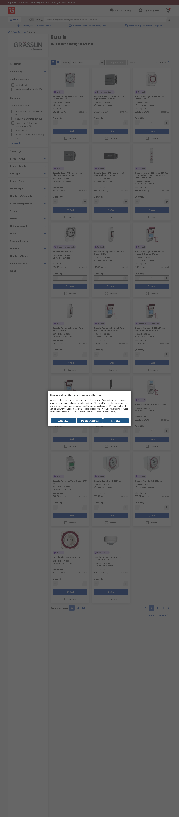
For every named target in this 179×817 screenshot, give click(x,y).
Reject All (116, 420)
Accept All (63, 420)
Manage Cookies (90, 420)
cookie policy (110, 411)
